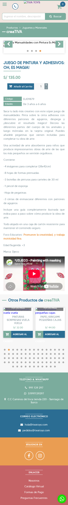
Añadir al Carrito (23, 86)
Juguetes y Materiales (34, 27)
